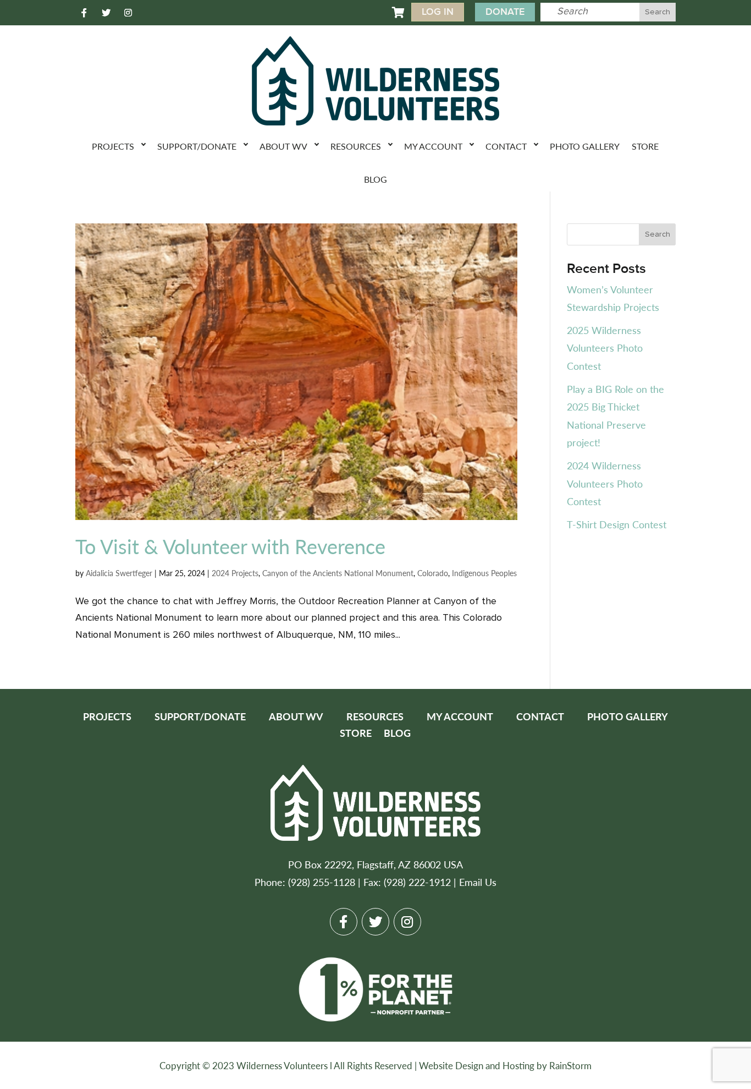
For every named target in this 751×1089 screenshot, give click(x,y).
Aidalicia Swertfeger (119, 572)
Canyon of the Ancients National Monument (337, 572)
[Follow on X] (106, 12)
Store (645, 146)
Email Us (477, 882)
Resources (355, 146)
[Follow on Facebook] (84, 12)
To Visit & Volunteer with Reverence (230, 546)
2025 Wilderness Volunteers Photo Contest (605, 348)
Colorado (432, 572)
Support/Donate (196, 146)
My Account (433, 146)
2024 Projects (235, 572)
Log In (438, 12)
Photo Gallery (585, 146)
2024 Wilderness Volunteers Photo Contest (605, 483)
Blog (375, 179)
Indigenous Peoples (484, 572)
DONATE (504, 12)
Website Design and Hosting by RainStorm (505, 1065)
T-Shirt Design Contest (616, 524)
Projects (113, 146)
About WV (283, 146)
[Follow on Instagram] (128, 12)
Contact (506, 146)
